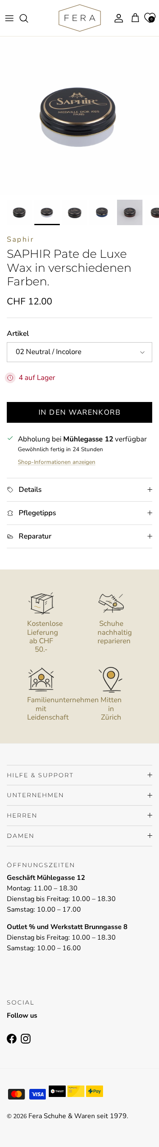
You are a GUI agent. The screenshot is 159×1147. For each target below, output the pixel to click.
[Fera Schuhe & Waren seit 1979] (80, 18)
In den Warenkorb (79, 412)
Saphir (20, 239)
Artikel (18, 333)
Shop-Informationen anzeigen (56, 462)
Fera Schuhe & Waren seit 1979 (77, 1116)
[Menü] (9, 18)
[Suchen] (28, 18)
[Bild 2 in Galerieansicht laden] (79, 115)
